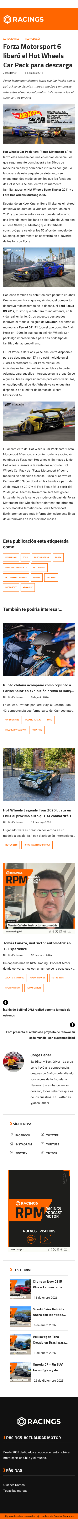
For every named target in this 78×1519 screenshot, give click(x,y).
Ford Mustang (41, 557)
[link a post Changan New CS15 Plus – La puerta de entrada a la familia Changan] (20, 1298)
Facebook (22, 1135)
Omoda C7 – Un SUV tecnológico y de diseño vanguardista (48, 1367)
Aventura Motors (14, 977)
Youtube (52, 1144)
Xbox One (27, 587)
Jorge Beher (9, 73)
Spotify (21, 1153)
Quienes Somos (14, 1485)
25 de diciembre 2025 (48, 1381)
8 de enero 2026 (45, 1325)
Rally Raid (37, 729)
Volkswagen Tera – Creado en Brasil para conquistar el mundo (49, 1339)
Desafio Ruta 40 (33, 719)
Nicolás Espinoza (13, 697)
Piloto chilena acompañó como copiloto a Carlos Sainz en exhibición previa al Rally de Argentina (37, 690)
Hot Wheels (39, 567)
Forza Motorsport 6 (16, 567)
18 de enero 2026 (45, 1298)
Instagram (23, 1144)
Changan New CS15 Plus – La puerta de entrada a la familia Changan (48, 1284)
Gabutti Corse (37, 977)
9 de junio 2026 (40, 697)
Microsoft (11, 587)
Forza (58, 557)
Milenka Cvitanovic (15, 729)
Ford (25, 557)
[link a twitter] (56, 4)
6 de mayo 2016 (34, 73)
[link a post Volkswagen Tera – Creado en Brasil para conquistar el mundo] (20, 1353)
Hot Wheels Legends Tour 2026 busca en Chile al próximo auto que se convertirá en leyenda (38, 815)
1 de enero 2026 (45, 1353)
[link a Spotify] (68, 4)
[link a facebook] (52, 4)
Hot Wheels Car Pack (16, 577)
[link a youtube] (64, 4)
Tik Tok (51, 1153)
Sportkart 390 (12, 987)
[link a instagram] (60, 4)
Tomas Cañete (34, 987)
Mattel (36, 577)
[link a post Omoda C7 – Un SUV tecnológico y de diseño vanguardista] (20, 1381)
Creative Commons (64, 1516)
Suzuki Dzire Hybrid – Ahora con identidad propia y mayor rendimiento (48, 1312)
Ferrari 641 (11, 557)
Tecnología (32, 39)
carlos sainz (12, 719)
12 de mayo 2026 (41, 822)
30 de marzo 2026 (41, 955)
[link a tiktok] (73, 4)
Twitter (52, 1135)
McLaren (51, 577)
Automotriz (11, 39)
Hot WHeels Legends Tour (37, 845)
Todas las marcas (15, 1491)
